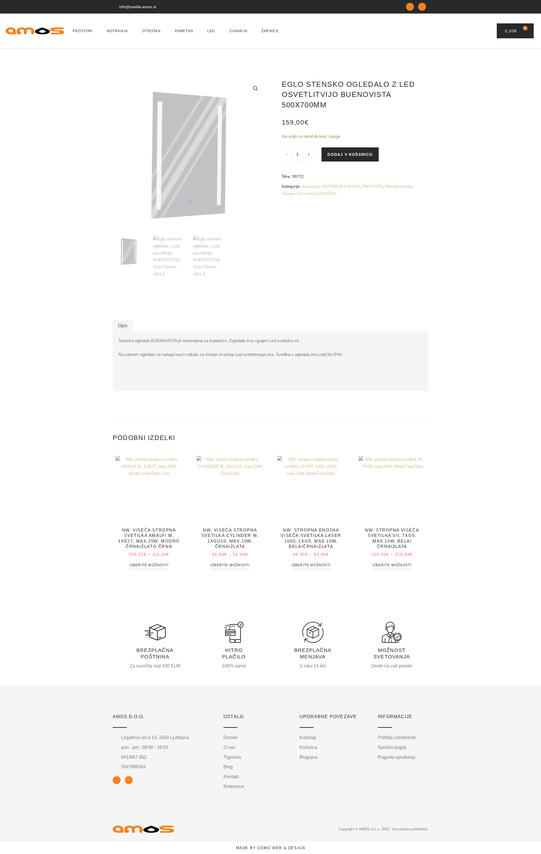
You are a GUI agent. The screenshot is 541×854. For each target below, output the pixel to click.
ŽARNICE (270, 31)
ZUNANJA (238, 31)
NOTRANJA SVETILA (341, 186)
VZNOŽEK (327, 193)
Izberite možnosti (149, 565)
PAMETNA (184, 31)
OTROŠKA (151, 31)
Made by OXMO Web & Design (270, 848)
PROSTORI (83, 31)
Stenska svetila (398, 186)
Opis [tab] (122, 325)
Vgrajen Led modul (299, 193)
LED (211, 31)
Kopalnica (311, 186)
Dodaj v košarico (350, 154)
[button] (255, 88)
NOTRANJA (117, 31)
